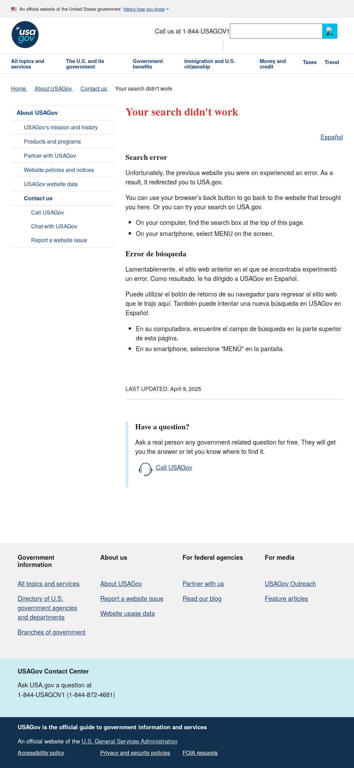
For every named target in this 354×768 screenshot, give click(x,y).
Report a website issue (59, 240)
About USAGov (37, 112)
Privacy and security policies (135, 753)
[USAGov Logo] (25, 34)
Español (331, 136)
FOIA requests (200, 753)
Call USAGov (47, 212)
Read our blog (202, 598)
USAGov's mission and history (61, 127)
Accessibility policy (41, 753)
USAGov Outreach (290, 583)
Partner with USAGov (50, 155)
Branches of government (51, 631)
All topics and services (49, 583)
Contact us (38, 198)
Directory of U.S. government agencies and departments (47, 607)
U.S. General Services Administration (129, 741)
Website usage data (127, 613)
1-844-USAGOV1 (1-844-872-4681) (66, 694)
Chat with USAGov (54, 226)
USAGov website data (51, 184)
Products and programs (52, 141)
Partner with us (203, 583)
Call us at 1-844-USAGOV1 (192, 30)
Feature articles (286, 598)
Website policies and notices (59, 170)
